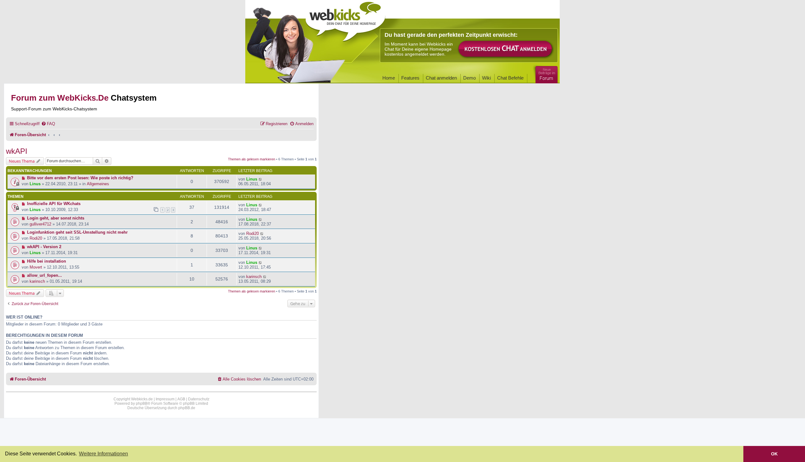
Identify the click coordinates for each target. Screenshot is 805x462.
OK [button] (774, 453)
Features (410, 78)
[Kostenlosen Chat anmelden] (505, 49)
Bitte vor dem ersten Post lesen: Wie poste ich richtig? (80, 177)
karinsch (37, 281)
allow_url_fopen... (44, 275)
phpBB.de (186, 408)
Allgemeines (98, 183)
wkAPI (16, 151)
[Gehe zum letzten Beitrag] (260, 179)
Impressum (165, 399)
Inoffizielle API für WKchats (53, 203)
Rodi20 (36, 238)
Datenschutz (198, 399)
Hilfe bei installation (46, 261)
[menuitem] (48, 123)
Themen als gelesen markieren (251, 159)
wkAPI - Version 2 (44, 246)
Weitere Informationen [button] (103, 453)
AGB (181, 399)
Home (388, 78)
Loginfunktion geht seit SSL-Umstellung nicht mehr (77, 232)
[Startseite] (346, 19)
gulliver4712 (40, 224)
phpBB (141, 403)
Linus (35, 183)
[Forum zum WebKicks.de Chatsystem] (545, 73)
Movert (36, 267)
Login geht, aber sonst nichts (55, 218)
